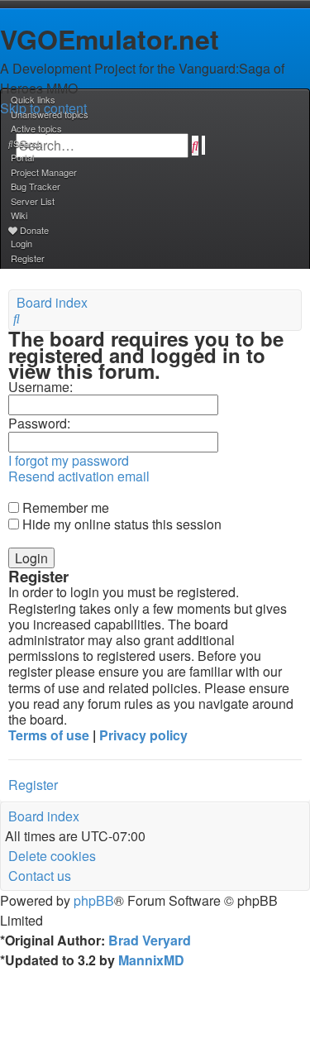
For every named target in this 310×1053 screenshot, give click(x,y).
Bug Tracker (35, 186)
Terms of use (48, 734)
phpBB (94, 900)
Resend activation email (79, 476)
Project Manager (44, 172)
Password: (39, 423)
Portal (22, 157)
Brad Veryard (149, 940)
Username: (40, 386)
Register (33, 784)
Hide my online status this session (120, 524)
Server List (33, 201)
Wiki (19, 215)
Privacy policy (143, 734)
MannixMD (151, 959)
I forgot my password (68, 460)
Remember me (64, 507)
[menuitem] (48, 114)
